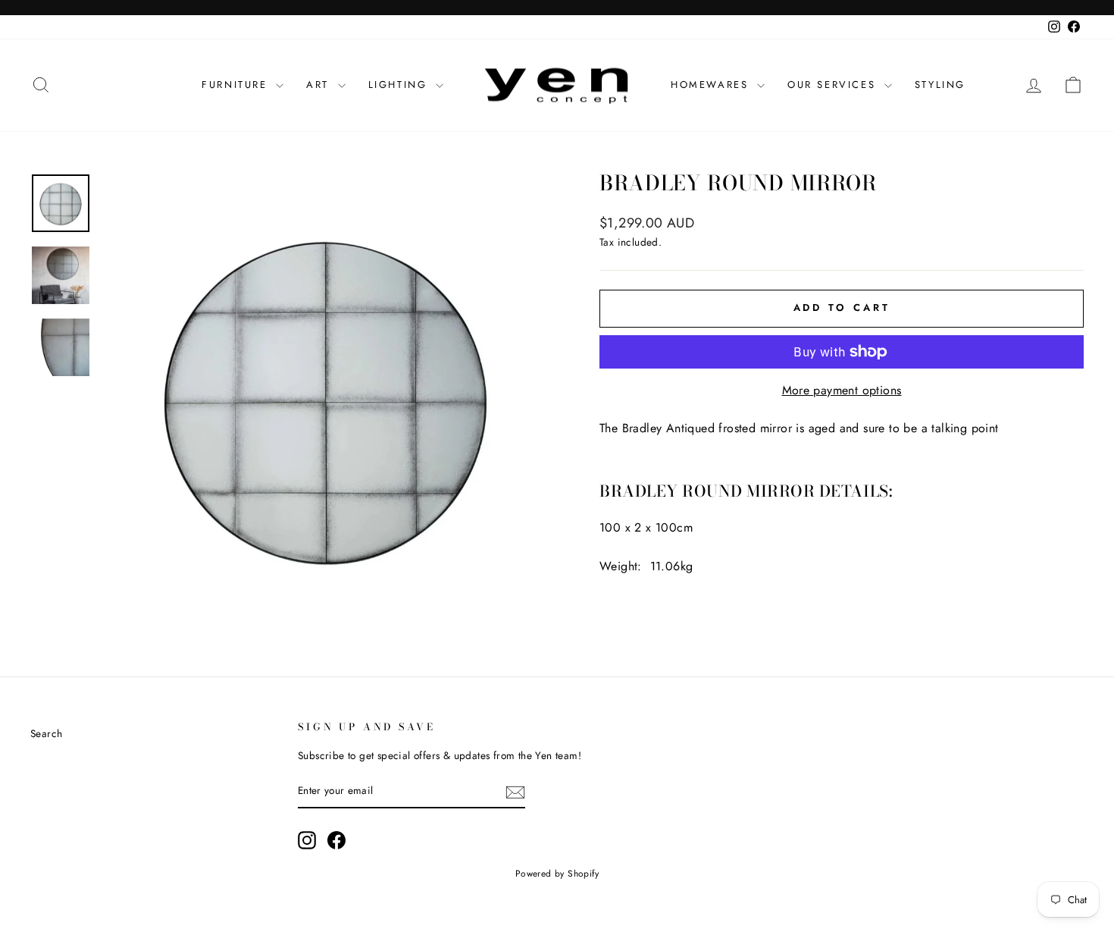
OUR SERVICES (834, 84)
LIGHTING (400, 84)
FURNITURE (237, 84)
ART (319, 84)
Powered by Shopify (557, 873)
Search (46, 733)
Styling (940, 84)
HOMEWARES (712, 84)
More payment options (842, 390)
